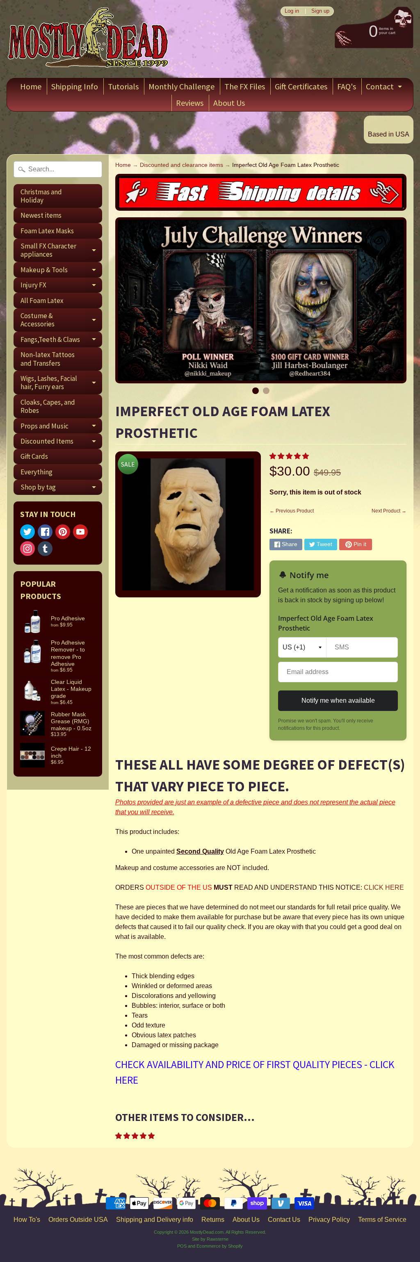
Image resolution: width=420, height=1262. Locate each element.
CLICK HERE (384, 887)
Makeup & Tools (61, 271)
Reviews (189, 103)
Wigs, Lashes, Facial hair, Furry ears (61, 383)
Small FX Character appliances (61, 250)
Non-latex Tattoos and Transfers (48, 358)
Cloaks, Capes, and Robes (48, 406)
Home (30, 86)
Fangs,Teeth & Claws (61, 341)
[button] (289, 456)
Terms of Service (382, 1219)
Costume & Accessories (61, 320)
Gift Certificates (301, 86)
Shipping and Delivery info (154, 1219)
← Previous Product (291, 511)
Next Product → (389, 511)
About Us (229, 103)
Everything (36, 471)
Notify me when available (338, 700)
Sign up (320, 11)
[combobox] (58, 169)
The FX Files (244, 86)
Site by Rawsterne (210, 1239)
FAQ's (346, 86)
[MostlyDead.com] (89, 39)
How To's (27, 1219)
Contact (385, 88)
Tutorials (123, 86)
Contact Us (284, 1219)
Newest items (41, 215)
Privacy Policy (329, 1219)
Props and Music (61, 427)
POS (182, 1246)
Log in (292, 11)
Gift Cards (34, 456)
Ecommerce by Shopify (219, 1246)
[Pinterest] (62, 531)
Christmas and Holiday (41, 196)
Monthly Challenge (181, 86)
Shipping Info (74, 86)
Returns (212, 1219)
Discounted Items (61, 443)
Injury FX (61, 286)
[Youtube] (80, 531)
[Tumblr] (45, 548)
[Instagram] (27, 548)
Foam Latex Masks (47, 230)
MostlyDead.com (207, 1232)
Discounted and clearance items (181, 165)
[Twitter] (27, 531)
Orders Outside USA (78, 1219)
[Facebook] (45, 531)
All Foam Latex (42, 300)
